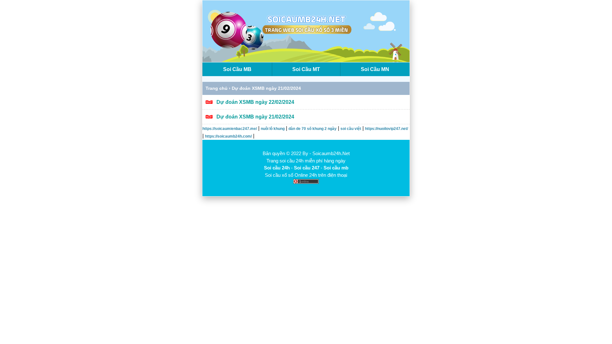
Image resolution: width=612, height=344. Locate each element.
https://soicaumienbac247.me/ (229, 128)
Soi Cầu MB (237, 69)
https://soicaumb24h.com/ (228, 136)
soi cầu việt (350, 128)
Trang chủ (217, 88)
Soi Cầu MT (306, 69)
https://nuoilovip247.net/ (386, 128)
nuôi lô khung (273, 128)
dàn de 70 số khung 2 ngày (312, 128)
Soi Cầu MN (375, 69)
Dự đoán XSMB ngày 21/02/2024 (255, 116)
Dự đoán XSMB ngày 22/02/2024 (255, 102)
